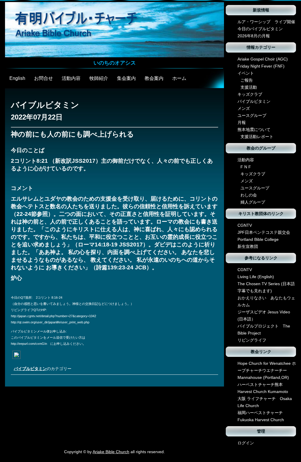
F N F (245, 166)
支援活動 (248, 87)
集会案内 (126, 78)
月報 (242, 122)
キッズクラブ (250, 94)
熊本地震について (254, 129)
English (17, 78)
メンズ (244, 108)
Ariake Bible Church (111, 451)
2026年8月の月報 (254, 35)
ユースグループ (252, 115)
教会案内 (154, 78)
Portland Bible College (258, 239)
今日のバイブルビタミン (260, 28)
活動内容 (71, 78)
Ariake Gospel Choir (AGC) (263, 59)
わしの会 (248, 195)
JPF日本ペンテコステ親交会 (264, 232)
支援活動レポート (256, 136)
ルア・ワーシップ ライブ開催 (266, 21)
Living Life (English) (256, 276)
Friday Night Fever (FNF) (261, 66)
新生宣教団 (248, 246)
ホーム (179, 78)
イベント (246, 73)
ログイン (246, 443)
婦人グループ (252, 202)
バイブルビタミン (30, 368)
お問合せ (43, 78)
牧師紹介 (98, 78)
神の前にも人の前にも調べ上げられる (72, 134)
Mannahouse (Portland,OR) (263, 377)
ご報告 (246, 80)
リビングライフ (252, 340)
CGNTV (245, 225)
